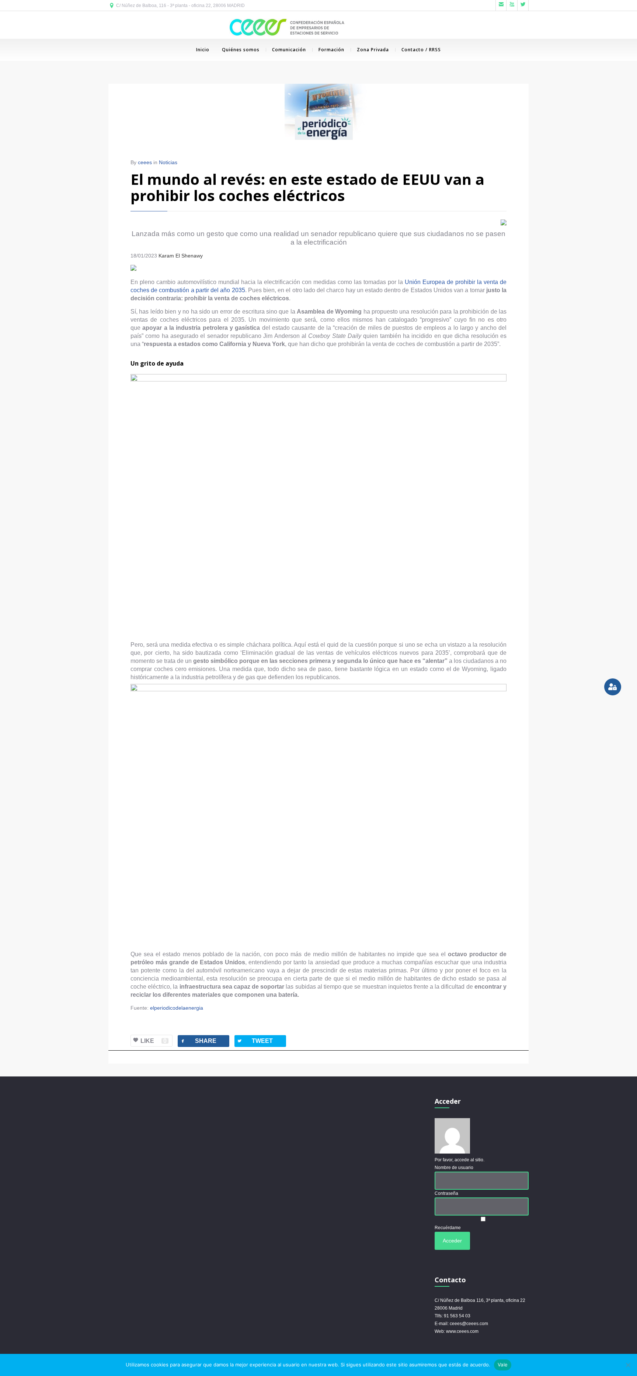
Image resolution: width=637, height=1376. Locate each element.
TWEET (255, 1041)
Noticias (168, 162)
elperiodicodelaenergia (176, 1008)
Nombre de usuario (454, 1167)
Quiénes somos (241, 49)
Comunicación (289, 49)
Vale (503, 1365)
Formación (331, 49)
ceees (145, 162)
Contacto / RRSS (421, 49)
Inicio (202, 49)
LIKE (153, 1041)
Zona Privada (373, 49)
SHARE (198, 1041)
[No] (627, 1365)
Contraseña (446, 1193)
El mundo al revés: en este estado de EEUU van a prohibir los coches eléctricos (307, 187)
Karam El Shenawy (181, 256)
